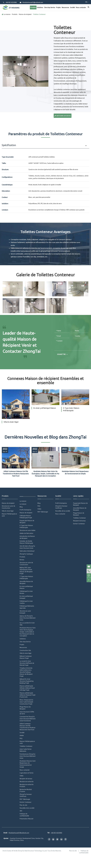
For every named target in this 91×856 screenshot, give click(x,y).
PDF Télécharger (25, 799)
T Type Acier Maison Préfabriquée (26, 577)
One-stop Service (49, 7)
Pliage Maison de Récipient (25, 708)
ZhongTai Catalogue (26, 554)
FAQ (21, 738)
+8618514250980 (11, 2)
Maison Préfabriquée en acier (9, 515)
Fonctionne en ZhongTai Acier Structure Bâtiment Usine (27, 756)
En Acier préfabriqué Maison (44, 408)
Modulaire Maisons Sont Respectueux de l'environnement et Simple (75, 472)
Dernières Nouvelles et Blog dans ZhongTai (45, 437)
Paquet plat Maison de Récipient (27, 521)
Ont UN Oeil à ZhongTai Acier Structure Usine (27, 547)
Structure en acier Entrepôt (25, 612)
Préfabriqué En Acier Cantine (26, 602)
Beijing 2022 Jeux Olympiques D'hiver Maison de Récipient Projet (26, 570)
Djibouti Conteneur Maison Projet (26, 657)
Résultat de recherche (26, 781)
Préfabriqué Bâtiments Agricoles (27, 607)
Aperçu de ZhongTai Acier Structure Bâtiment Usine (27, 618)
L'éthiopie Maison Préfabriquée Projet (26, 516)
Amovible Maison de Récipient (26, 582)
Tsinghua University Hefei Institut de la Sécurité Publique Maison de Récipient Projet (26, 672)
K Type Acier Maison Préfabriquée (71, 409)
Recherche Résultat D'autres (26, 790)
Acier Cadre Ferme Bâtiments (25, 750)
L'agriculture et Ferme (26, 773)
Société (72, 7)
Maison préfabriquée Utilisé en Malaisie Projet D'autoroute (27, 695)
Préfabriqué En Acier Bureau (26, 592)
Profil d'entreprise (25, 510)
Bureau (22, 559)
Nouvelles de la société (27, 808)
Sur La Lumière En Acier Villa (27, 624)
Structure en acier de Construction (8, 507)
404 (21, 811)
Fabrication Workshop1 (27, 551)
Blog (21, 507)
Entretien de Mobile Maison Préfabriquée (26, 542)
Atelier (22, 735)
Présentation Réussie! (26, 818)
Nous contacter (81, 7)
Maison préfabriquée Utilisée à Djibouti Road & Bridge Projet (27, 688)
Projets (58, 7)
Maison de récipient (25, 14)
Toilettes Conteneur (39, 14)
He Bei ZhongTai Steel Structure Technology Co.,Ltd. (30, 850)
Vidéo (21, 775)
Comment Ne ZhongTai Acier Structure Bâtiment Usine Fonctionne (27, 718)
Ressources (65, 7)
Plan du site (23, 805)
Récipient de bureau (26, 778)
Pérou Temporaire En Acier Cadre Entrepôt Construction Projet (26, 702)
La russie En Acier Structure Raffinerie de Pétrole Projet (27, 663)
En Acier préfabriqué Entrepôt (26, 597)
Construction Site (25, 650)
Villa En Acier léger (11, 422)
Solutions (40, 7)
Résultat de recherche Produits (26, 785)
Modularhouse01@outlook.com (32, 2)
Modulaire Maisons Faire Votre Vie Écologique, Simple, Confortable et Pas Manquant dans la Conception (45, 473)
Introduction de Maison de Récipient (27, 537)
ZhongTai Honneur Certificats (26, 795)
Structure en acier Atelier (27, 530)
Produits (33, 7)
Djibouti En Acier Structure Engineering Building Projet (26, 681)
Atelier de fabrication (26, 533)
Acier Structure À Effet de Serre (27, 713)
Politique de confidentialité (24, 815)
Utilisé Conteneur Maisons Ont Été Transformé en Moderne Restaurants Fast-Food (16, 473)
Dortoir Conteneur (25, 802)
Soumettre (61, 354)
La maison (7, 14)
